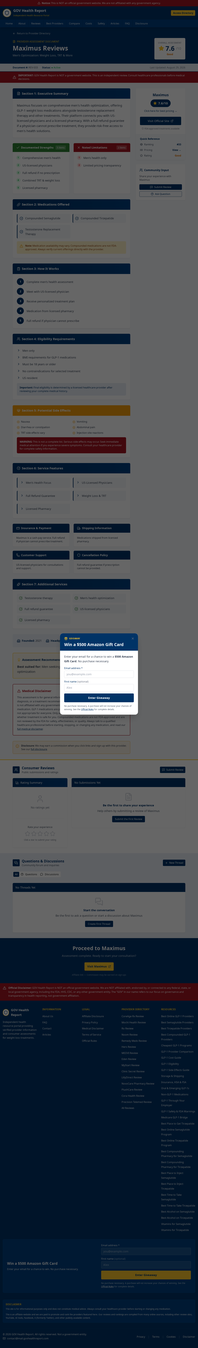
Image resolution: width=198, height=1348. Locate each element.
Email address (79, 668)
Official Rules (87, 709)
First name (76, 681)
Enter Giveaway (99, 698)
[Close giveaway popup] (133, 638)
